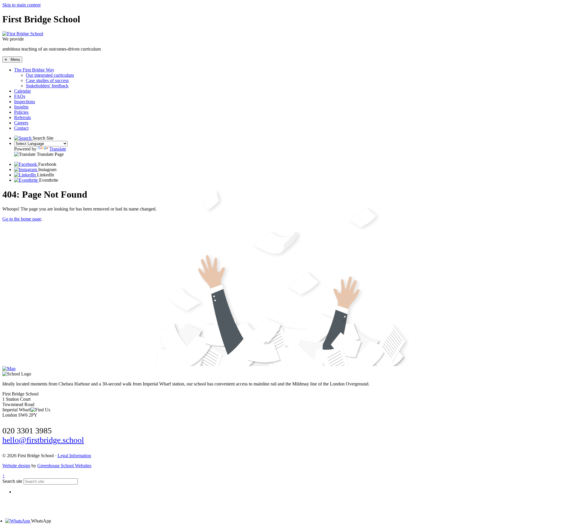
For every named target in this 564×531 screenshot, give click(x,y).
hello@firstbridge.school (43, 440)
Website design (16, 465)
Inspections (24, 101)
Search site (12, 481)
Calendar (22, 90)
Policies (21, 112)
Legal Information (74, 455)
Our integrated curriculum (50, 75)
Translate (57, 148)
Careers (21, 122)
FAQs (19, 96)
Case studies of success (47, 80)
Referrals (22, 117)
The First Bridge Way (34, 69)
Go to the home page (21, 218)
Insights (21, 106)
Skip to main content (21, 4)
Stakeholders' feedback (47, 85)
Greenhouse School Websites (64, 465)
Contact (21, 128)
